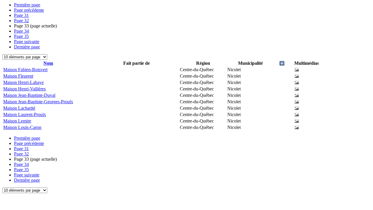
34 (21, 31)
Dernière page (27, 46)
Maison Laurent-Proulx (24, 114)
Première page (27, 4)
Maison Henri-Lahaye (23, 82)
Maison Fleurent (18, 76)
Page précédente (29, 10)
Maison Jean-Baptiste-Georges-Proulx (38, 101)
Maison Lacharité (19, 108)
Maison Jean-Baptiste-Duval (29, 95)
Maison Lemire (17, 120)
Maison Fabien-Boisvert (25, 69)
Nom (48, 63)
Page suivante (26, 41)
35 (21, 36)
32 (21, 20)
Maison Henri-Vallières (24, 88)
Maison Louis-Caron (22, 127)
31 (21, 15)
